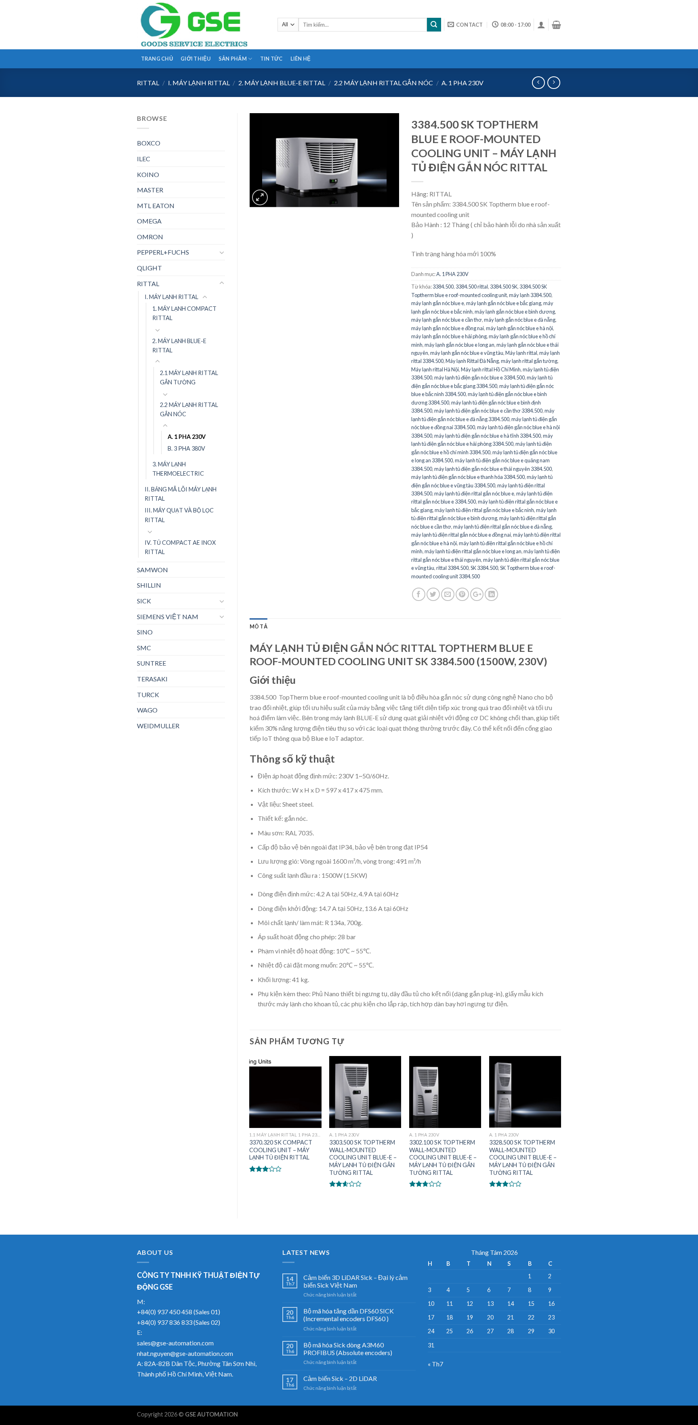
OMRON (150, 236)
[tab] (258, 626)
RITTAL (148, 82)
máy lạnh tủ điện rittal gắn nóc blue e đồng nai (461, 534)
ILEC (143, 158)
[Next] (561, 1130)
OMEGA (149, 221)
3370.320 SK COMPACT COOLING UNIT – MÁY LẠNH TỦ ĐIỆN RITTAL (280, 1150)
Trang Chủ (157, 58)
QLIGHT (149, 268)
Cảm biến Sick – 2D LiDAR (340, 1378)
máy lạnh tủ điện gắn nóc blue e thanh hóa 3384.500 (468, 477)
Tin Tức (271, 58)
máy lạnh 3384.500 (530, 295)
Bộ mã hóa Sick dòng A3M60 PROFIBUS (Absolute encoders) (347, 1348)
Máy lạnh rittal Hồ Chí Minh (491, 369)
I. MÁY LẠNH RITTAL (199, 82)
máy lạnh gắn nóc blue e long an (459, 344)
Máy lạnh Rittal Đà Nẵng (472, 361)
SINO (145, 632)
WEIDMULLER (158, 725)
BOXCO (148, 143)
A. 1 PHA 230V (463, 82)
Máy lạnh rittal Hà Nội (435, 369)
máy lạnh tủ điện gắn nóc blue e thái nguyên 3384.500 (493, 469)
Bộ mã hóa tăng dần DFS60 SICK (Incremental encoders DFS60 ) (348, 1314)
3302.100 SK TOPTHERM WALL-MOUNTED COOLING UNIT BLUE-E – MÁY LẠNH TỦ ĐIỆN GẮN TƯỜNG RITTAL (443, 1157)
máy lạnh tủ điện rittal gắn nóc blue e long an (473, 551)
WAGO (147, 710)
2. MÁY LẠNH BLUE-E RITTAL (281, 82)
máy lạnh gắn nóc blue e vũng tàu (466, 353)
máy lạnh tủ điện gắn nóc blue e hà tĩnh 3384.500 (487, 435)
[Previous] (250, 1130)
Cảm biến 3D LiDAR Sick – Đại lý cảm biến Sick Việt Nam (355, 1281)
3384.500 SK (503, 286)
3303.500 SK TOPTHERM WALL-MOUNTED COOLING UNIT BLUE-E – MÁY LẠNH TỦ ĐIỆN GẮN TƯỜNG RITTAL (363, 1157)
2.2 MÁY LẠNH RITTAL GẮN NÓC (383, 82)
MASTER (150, 190)
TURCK (148, 694)
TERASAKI (152, 679)
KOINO (148, 174)
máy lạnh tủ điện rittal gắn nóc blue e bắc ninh (484, 510)
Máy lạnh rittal (521, 353)
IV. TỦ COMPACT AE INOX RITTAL (180, 547)
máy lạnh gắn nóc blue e (437, 303)
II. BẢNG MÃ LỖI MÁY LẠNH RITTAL (181, 494)
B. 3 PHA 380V (186, 448)
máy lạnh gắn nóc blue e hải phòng (449, 336)
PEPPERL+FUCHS (163, 252)
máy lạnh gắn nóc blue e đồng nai (447, 328)
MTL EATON (155, 205)
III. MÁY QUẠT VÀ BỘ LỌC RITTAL (179, 515)
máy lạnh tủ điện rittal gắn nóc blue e (474, 493)
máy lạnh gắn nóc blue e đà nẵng (519, 319)
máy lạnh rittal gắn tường (529, 361)
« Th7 (435, 1364)
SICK (144, 601)
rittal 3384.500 (452, 568)
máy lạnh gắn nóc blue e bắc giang (503, 303)
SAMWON (152, 569)
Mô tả (258, 626)
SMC (144, 647)
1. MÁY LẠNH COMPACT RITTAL (184, 313)
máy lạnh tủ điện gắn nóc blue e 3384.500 (479, 377)
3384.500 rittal (472, 286)
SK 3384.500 (484, 568)
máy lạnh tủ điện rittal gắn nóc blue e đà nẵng (502, 526)
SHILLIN (149, 585)
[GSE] (201, 24)
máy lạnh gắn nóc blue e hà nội (519, 328)
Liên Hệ (300, 58)
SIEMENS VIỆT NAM (167, 616)
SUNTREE (151, 663)
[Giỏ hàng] (556, 25)
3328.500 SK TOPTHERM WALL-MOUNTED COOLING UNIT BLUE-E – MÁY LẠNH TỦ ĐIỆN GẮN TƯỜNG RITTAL (523, 1157)
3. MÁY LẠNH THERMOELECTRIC (178, 469)
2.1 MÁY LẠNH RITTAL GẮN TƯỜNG (189, 377)
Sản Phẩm (233, 58)
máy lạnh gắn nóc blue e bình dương (515, 311)
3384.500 (443, 286)
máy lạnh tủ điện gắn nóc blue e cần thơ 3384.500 (488, 410)
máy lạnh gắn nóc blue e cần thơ (446, 319)
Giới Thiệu (196, 58)
